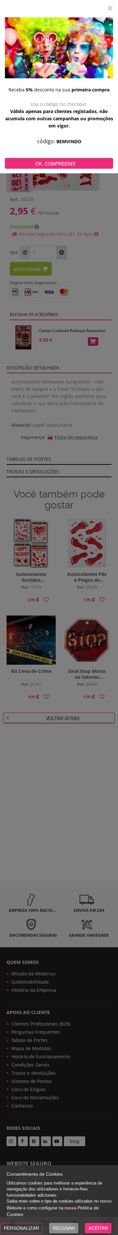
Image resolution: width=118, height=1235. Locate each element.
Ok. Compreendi (55, 163)
